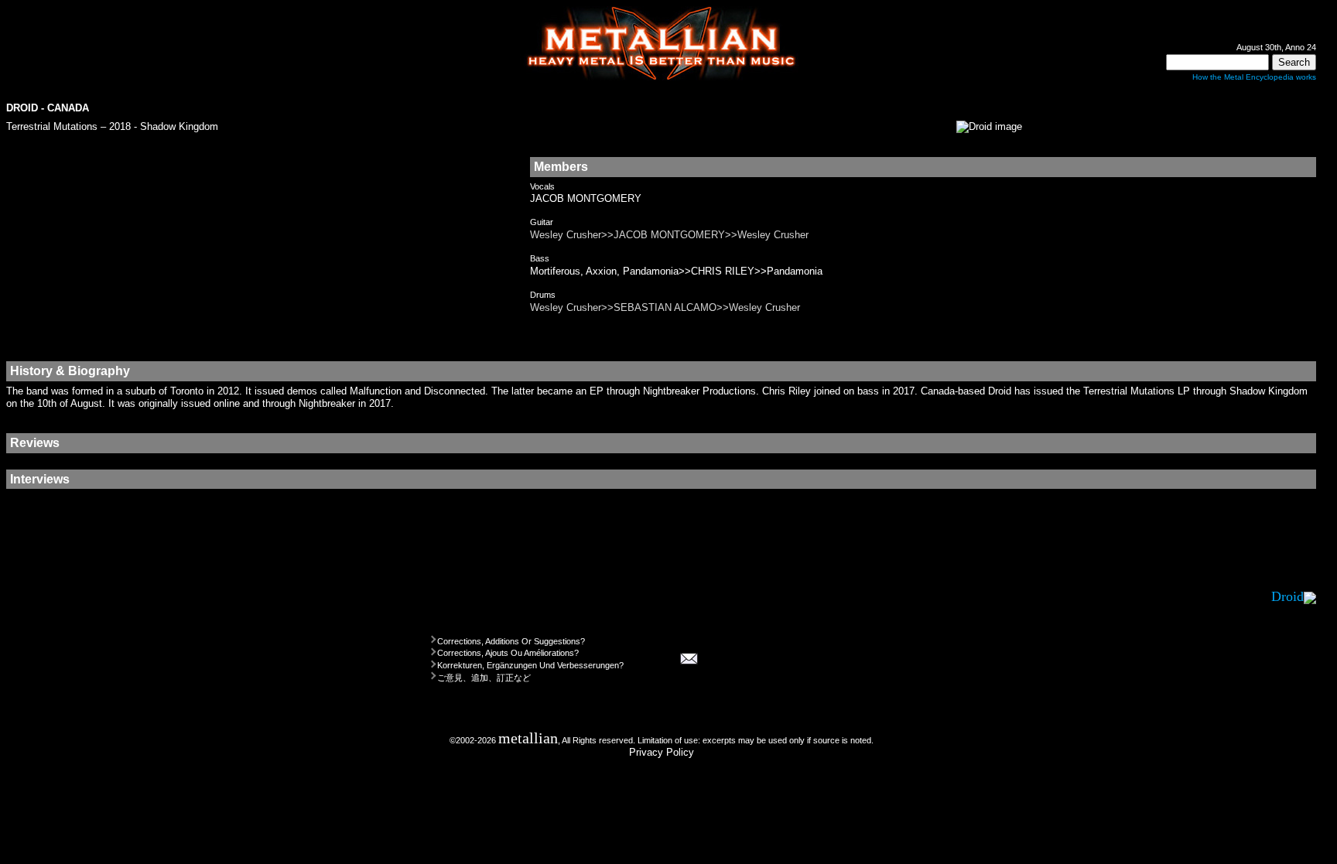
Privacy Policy (661, 752)
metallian (528, 738)
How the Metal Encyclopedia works (1254, 77)
